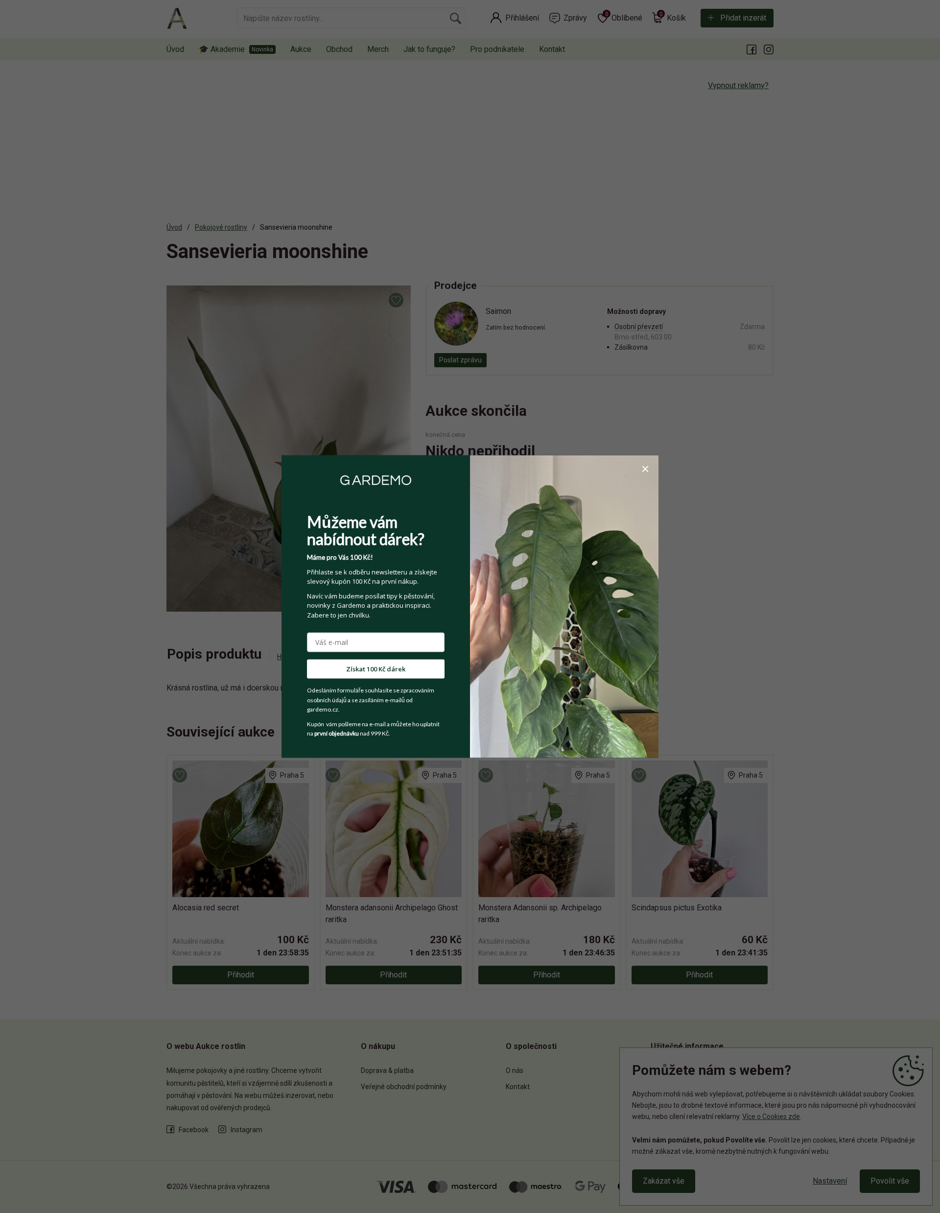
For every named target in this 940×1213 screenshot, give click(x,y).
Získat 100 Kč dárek (375, 669)
